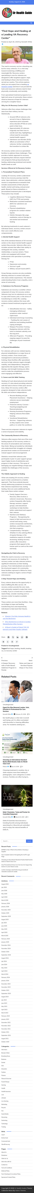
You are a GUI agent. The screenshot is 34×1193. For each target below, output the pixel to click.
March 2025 (4, 935)
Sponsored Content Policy (8, 1177)
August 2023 (5, 996)
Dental (3, 1062)
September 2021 (6, 1035)
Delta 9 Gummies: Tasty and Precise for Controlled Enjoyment (16, 813)
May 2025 (4, 929)
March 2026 (4, 900)
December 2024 (5, 945)
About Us (3, 1152)
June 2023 (4, 1003)
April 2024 (4, 971)
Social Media (4, 1114)
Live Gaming (4, 1101)
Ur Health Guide (20, 1188)
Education (4, 1069)
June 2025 (4, 926)
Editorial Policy (5, 1171)
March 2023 (4, 1013)
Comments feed (5, 1141)
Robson (5, 766)
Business (3, 1059)
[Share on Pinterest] (26, 637)
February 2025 (5, 939)
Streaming (4, 1117)
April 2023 (4, 1009)
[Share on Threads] (12, 642)
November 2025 (6, 910)
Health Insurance (6, 1091)
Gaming (3, 1085)
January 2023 (5, 1019)
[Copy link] (17, 642)
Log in (3, 1134)
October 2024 (5, 951)
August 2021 (5, 1038)
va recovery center (10, 651)
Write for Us (4, 1158)
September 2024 (6, 955)
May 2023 (4, 1006)
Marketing (4, 1104)
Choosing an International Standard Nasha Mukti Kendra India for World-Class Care (15, 762)
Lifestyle (3, 1098)
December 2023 (5, 984)
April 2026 (4, 897)
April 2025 (4, 932)
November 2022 (6, 1025)
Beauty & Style (5, 1053)
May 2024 (4, 968)
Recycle (3, 1107)
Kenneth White (7, 714)
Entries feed (4, 1138)
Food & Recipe (5, 1082)
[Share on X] (13, 637)
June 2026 (4, 890)
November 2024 (6, 948)
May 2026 (4, 893)
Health (22, 648)
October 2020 (5, 1041)
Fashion (3, 1072)
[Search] (31, 23)
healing (17, 648)
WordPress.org (5, 1144)
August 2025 (5, 919)
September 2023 (6, 993)
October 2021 (5, 1032)
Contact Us (4, 1164)
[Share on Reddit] (3, 642)
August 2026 (5, 884)
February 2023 (5, 1016)
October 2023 (5, 990)
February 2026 (5, 903)
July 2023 (4, 1000)
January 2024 (5, 980)
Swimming (4, 1120)
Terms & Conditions (6, 1168)
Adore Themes (20, 1190)
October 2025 (5, 913)
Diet (2, 1065)
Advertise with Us (6, 1161)
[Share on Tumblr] (8, 642)
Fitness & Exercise (6, 1078)
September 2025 (6, 916)
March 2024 (4, 974)
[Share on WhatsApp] (22, 637)
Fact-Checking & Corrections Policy (10, 1174)
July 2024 (4, 961)
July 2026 (4, 887)
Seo (2, 1110)
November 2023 (6, 987)
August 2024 (5, 958)
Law (2, 1094)
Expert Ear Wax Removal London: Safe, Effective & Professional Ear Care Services (16, 709)
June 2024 (4, 964)
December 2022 (5, 1022)
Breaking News (5, 1056)
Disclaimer (4, 1155)
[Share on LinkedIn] (17, 637)
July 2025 (4, 922)
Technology (4, 1123)
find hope (10, 648)
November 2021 (6, 1029)
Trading (3, 1127)
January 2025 (5, 942)
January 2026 (5, 906)
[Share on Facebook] (8, 637)
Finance (3, 1075)
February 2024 (5, 977)
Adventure (4, 1049)
